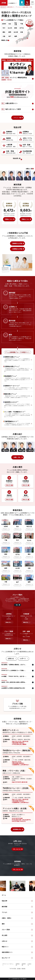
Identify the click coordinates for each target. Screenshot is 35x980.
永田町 (4, 24)
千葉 (21, 24)
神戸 (9, 36)
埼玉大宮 (15, 23)
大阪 (4, 36)
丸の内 (10, 28)
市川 (4, 28)
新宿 (15, 28)
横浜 (4, 32)
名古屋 (16, 32)
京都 (21, 32)
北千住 (22, 28)
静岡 (9, 32)
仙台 (9, 24)
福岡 (15, 36)
